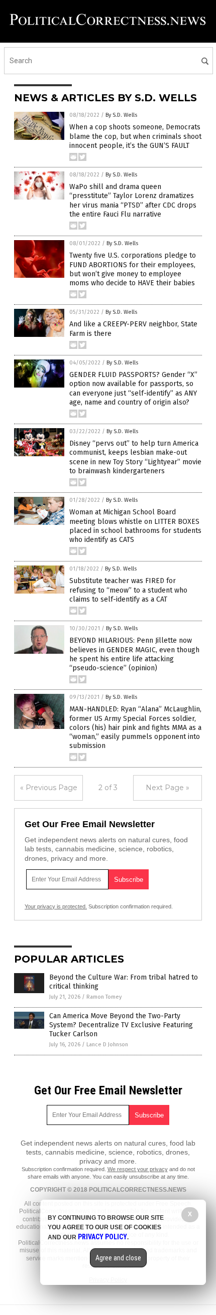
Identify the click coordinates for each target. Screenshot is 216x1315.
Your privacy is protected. (56, 906)
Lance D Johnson (107, 1044)
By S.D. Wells (121, 115)
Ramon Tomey (104, 997)
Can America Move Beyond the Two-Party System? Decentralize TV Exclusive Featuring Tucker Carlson (121, 1025)
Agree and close (118, 1258)
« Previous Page (48, 787)
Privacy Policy (102, 1237)
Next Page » (167, 787)
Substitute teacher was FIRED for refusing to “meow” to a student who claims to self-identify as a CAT (128, 590)
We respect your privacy (137, 1169)
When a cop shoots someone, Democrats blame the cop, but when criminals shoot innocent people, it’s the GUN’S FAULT (135, 136)
